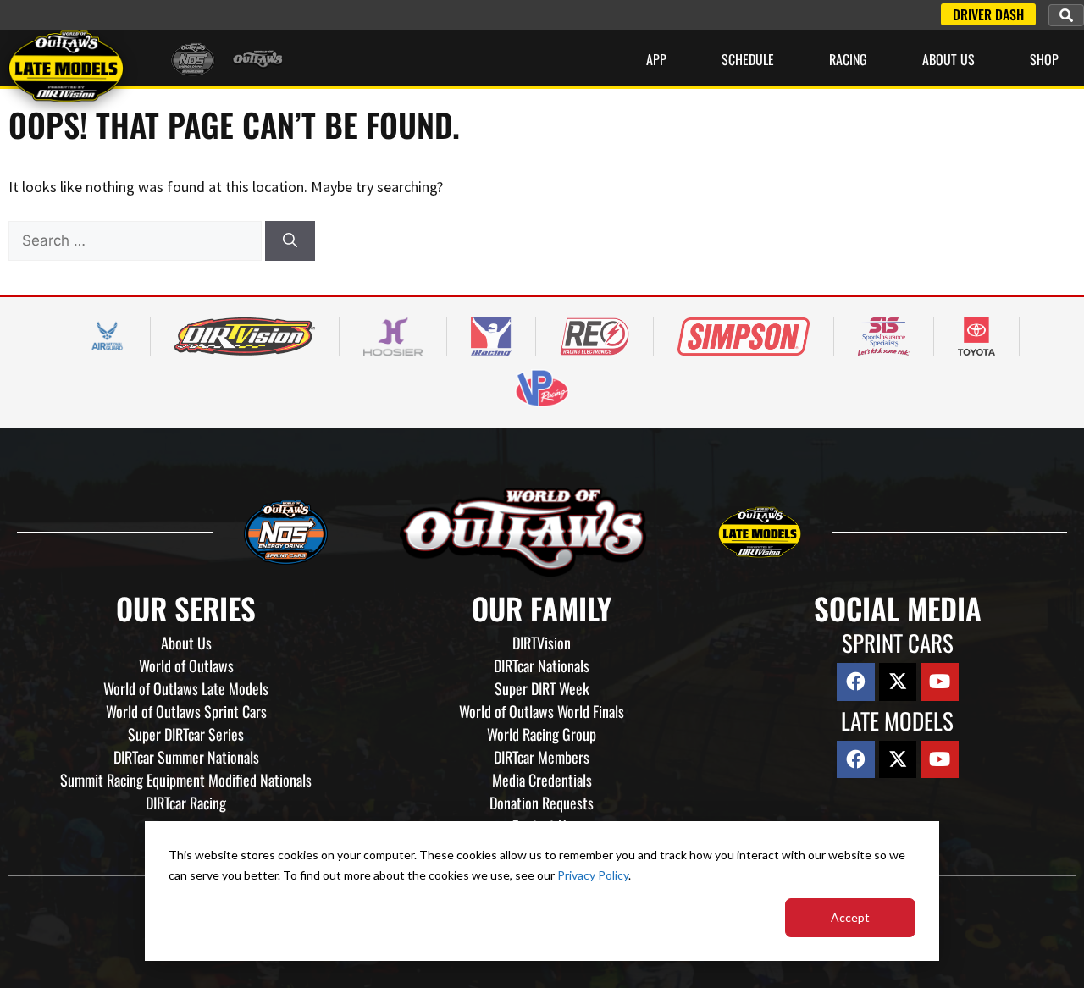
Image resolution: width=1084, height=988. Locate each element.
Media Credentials (542, 780)
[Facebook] (856, 682)
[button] (1066, 15)
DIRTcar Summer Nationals (186, 757)
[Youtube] (940, 682)
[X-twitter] (898, 682)
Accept (850, 917)
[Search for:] (136, 240)
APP (656, 59)
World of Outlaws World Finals (541, 711)
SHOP (1044, 59)
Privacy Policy (592, 875)
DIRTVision (541, 643)
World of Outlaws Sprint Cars (186, 711)
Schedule (748, 59)
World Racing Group (541, 734)
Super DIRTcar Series (186, 734)
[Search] (290, 241)
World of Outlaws (186, 665)
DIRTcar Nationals (541, 665)
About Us (948, 59)
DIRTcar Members (541, 757)
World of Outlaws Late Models (185, 688)
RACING (848, 59)
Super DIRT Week (542, 688)
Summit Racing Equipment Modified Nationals (186, 780)
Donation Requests (541, 803)
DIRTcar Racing (186, 803)
